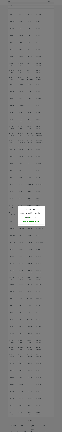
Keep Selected (26, 221)
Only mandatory (31, 221)
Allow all (37, 221)
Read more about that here (34, 214)
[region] (31, 216)
